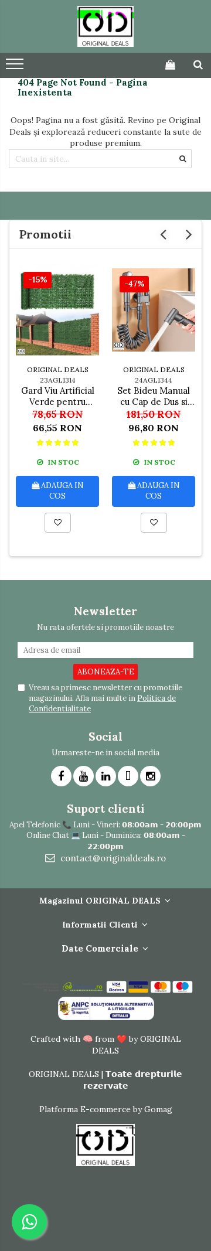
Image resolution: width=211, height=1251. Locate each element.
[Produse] (16, 67)
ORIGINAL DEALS (58, 369)
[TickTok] (128, 776)
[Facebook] (61, 776)
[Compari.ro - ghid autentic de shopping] (105, 1217)
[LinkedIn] (106, 776)
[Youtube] (83, 776)
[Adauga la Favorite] (58, 523)
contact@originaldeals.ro (112, 858)
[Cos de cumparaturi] (170, 64)
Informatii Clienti (101, 924)
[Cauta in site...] (198, 64)
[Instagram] (150, 776)
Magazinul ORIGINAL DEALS (101, 900)
